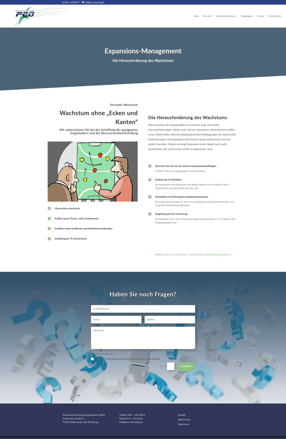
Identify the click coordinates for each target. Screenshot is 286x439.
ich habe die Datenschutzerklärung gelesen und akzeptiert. (129, 359)
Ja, (127, 359)
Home (196, 16)
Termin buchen (274, 16)
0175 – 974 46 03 (134, 418)
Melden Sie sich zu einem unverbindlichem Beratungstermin (193, 254)
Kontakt (260, 16)
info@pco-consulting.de (131, 422)
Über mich (207, 16)
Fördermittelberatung (225, 16)
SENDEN (186, 366)
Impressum (183, 424)
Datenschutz (184, 419)
